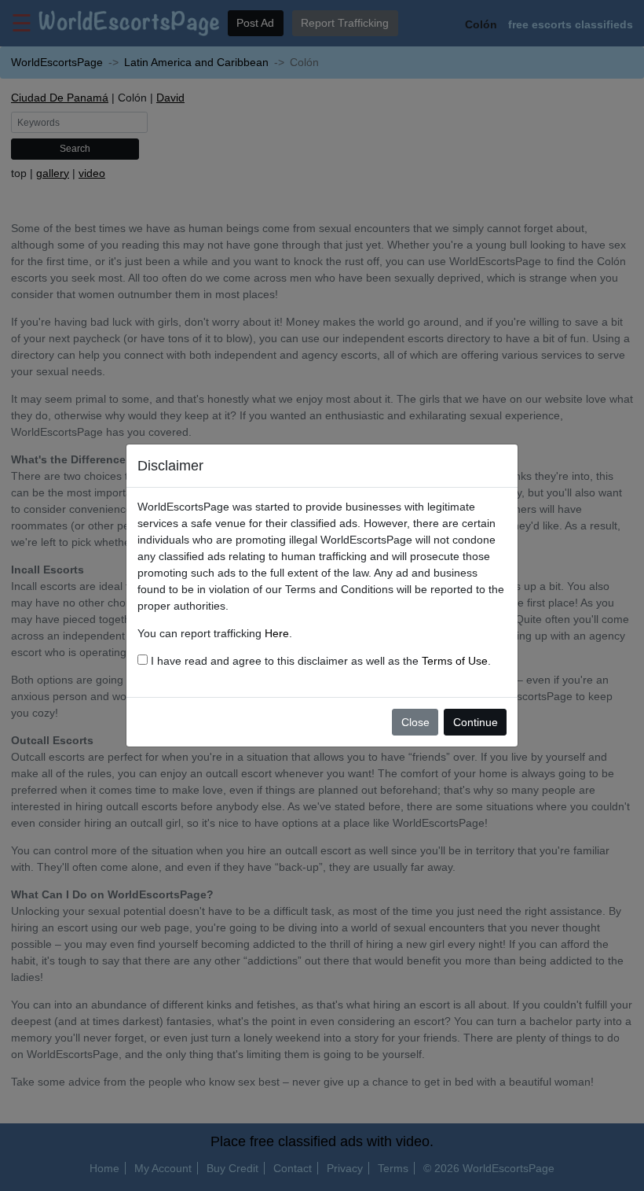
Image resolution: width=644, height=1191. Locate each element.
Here (277, 633)
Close (415, 722)
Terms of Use (455, 660)
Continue (475, 722)
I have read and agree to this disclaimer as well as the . (319, 660)
